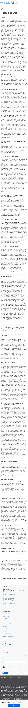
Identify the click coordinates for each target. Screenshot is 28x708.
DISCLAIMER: (4, 685)
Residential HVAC (7, 633)
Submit (5, 673)
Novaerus (5, 626)
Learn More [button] (19, 702)
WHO (12, 699)
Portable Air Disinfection (8, 636)
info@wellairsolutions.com (9, 594)
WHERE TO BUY (6, 606)
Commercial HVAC (7, 631)
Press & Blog (5, 618)
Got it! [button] (14, 705)
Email (4, 659)
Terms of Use (12, 677)
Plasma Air (5, 628)
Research (5, 621)
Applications (6, 616)
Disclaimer (3, 677)
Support (4, 613)
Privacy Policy (21, 677)
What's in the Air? (7, 623)
